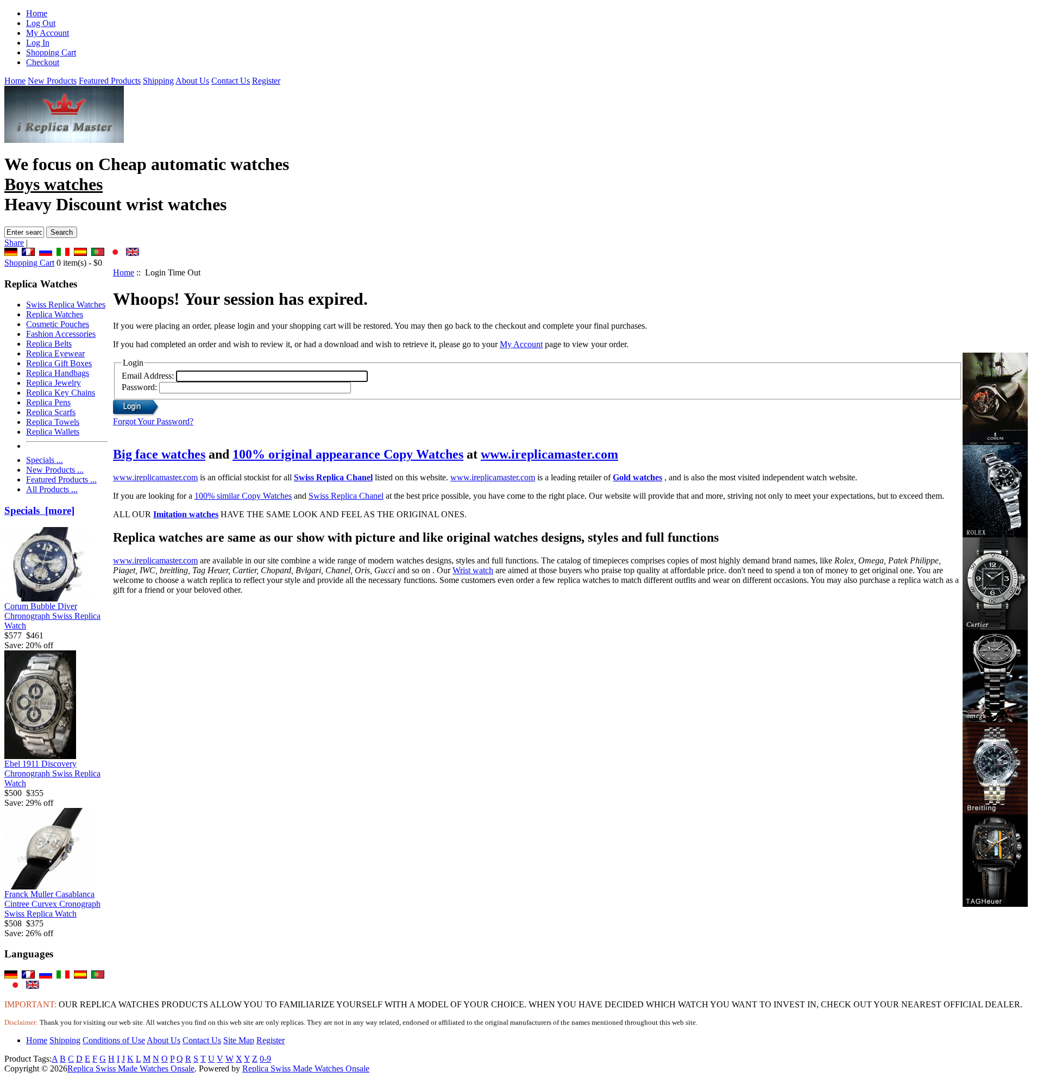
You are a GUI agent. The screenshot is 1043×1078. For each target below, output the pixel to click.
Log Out (40, 23)
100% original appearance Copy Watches (348, 454)
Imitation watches (185, 514)
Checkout (42, 62)
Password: (139, 387)
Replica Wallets (52, 431)
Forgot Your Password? (153, 421)
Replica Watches (54, 314)
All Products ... (52, 489)
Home (36, 13)
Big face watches (159, 454)
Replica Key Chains (60, 392)
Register (266, 80)
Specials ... (44, 460)
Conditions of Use (114, 1040)
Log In (37, 42)
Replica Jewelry (53, 382)
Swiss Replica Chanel (333, 477)
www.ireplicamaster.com (549, 454)
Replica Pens (48, 402)
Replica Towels (52, 422)
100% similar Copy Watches (243, 495)
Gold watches (637, 477)
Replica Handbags (57, 373)
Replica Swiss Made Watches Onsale (130, 1068)
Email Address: (148, 375)
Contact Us (230, 80)
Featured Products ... (61, 479)
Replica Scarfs (51, 412)
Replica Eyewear (55, 353)
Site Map (238, 1040)
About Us (192, 80)
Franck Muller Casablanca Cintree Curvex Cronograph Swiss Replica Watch (52, 903)
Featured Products (110, 80)
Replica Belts (49, 343)
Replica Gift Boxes (59, 363)
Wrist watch (473, 570)
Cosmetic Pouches (57, 324)
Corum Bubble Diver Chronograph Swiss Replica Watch (52, 615)
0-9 (265, 1058)
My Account (47, 32)
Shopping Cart (51, 52)
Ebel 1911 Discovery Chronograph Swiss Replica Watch (52, 773)
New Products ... (55, 469)
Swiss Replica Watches (65, 304)
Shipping (158, 80)
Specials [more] (39, 510)
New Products (52, 80)
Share (14, 242)
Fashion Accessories (61, 334)
